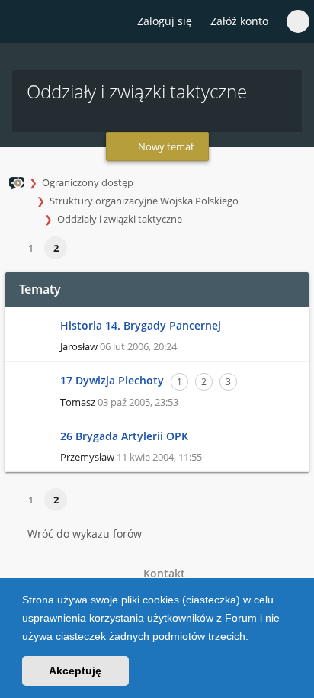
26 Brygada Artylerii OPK (124, 436)
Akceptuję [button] (75, 670)
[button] (254, 637)
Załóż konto (239, 21)
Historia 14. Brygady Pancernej (140, 325)
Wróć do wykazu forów (84, 533)
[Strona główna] (20, 22)
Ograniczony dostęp (87, 182)
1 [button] (31, 248)
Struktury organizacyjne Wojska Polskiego (144, 200)
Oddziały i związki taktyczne (119, 219)
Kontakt (161, 573)
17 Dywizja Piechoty (112, 380)
